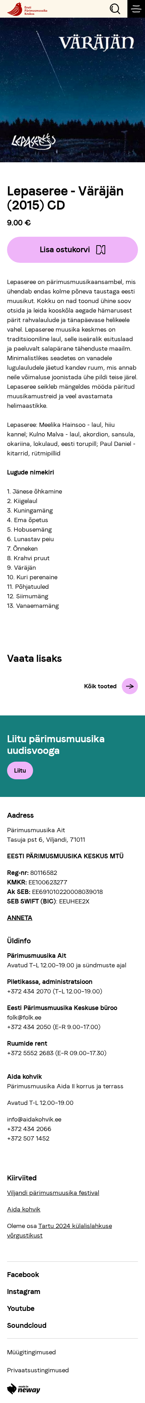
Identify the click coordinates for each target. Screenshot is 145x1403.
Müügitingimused (31, 1352)
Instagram (23, 1291)
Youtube (20, 1308)
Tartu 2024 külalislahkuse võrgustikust (59, 1230)
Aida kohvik (23, 1209)
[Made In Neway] (23, 1389)
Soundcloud (26, 1325)
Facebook (23, 1274)
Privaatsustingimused (38, 1370)
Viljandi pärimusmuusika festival (53, 1192)
